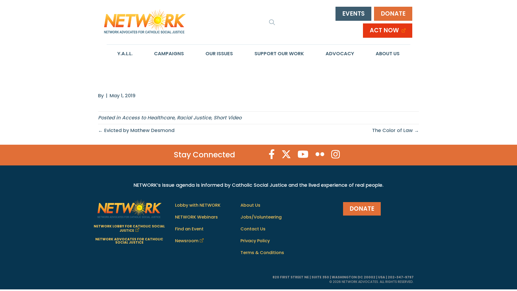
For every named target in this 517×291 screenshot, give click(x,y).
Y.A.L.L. (124, 53)
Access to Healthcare (148, 117)
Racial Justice (194, 117)
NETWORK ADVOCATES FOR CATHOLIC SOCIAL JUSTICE (129, 241)
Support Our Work (279, 53)
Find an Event (189, 229)
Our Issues (219, 53)
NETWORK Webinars (196, 217)
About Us (388, 53)
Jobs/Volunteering (261, 217)
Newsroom (186, 241)
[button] (272, 22)
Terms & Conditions (262, 253)
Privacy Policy (255, 241)
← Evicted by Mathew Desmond (136, 130)
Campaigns (169, 53)
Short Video (228, 117)
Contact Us (253, 229)
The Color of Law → (395, 130)
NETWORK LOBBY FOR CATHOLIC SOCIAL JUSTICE (129, 228)
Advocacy (340, 53)
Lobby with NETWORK (198, 205)
